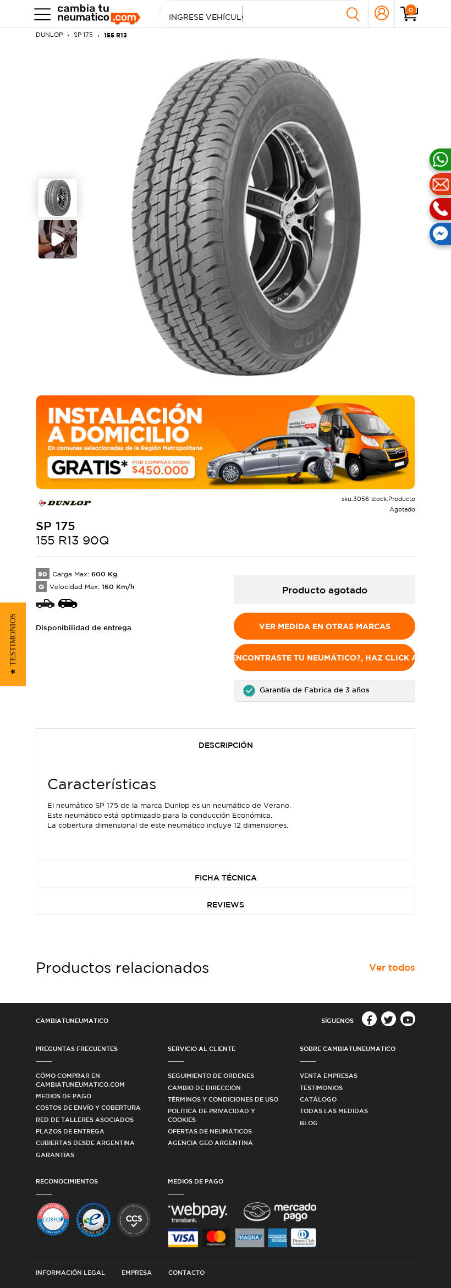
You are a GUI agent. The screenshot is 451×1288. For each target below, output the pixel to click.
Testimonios (321, 1087)
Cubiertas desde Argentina (85, 1142)
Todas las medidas (334, 1110)
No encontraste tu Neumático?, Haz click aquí (324, 657)
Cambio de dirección (204, 1087)
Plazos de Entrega (70, 1131)
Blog (309, 1122)
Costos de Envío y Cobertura (88, 1107)
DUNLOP (49, 34)
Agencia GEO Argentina (210, 1142)
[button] (324, 691)
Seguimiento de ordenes (211, 1075)
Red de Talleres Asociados (85, 1119)
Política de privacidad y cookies (211, 1114)
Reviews (225, 904)
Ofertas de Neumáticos (210, 1131)
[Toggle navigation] (40, 14)
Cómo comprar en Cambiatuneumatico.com (80, 1079)
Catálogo (318, 1099)
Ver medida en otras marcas (325, 626)
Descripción (226, 745)
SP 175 (83, 34)
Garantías (55, 1154)
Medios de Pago (63, 1095)
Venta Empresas (329, 1075)
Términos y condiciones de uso (223, 1099)
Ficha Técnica (226, 877)
